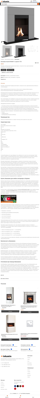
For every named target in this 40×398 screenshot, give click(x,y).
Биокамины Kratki (7, 77)
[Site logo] (5, 1)
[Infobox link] (33, 1)
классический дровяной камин (24, 189)
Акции (28, 369)
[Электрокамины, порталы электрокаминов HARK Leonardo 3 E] (30, 324)
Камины (28, 357)
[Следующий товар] (38, 59)
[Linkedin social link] (10, 79)
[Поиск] (38, 4)
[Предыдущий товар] (36, 59)
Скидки (28, 371)
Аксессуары (29, 364)
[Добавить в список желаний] (18, 287)
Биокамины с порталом (15, 77)
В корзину (3, 69)
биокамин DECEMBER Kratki (11, 190)
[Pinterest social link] (8, 79)
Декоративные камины (9, 59)
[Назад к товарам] (37, 59)
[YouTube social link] (23, 386)
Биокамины (17, 59)
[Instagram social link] (20, 386)
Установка (2, 385)
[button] (2, 25)
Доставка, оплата (4, 389)
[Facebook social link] (6, 79)
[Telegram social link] (11, 79)
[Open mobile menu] (39, 1)
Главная (2, 59)
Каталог (28, 373)
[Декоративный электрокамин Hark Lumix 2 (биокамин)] (10, 324)
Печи (28, 361)
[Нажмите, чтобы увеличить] (3, 43)
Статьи (2, 382)
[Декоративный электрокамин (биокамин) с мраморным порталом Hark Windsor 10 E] (30, 295)
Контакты (29, 375)
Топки (28, 359)
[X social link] (7, 79)
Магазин (2, 387)
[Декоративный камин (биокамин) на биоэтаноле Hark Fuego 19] (10, 295)
